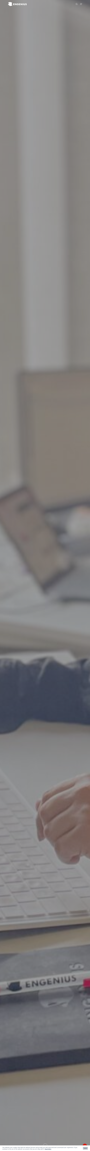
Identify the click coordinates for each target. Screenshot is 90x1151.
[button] (81, 4)
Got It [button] (85, 1148)
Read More (48, 1149)
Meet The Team (45, 607)
